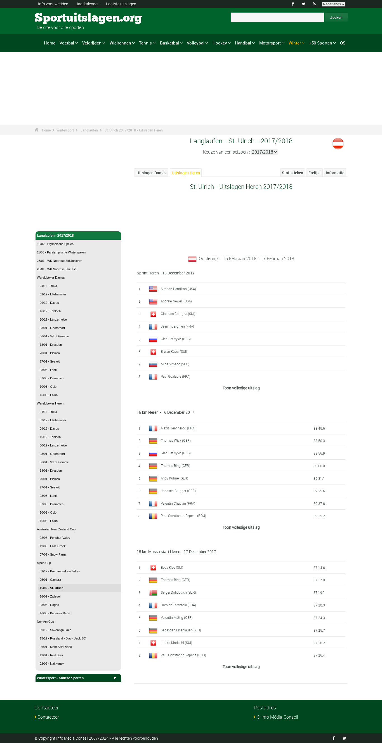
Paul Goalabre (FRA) (175, 376)
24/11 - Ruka (48, 286)
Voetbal (67, 43)
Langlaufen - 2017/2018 (55, 236)
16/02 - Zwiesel (50, 596)
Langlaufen (89, 130)
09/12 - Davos (49, 302)
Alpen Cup (44, 563)
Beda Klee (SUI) (172, 567)
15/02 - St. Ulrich (51, 588)
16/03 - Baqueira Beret (55, 613)
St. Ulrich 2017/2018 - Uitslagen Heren (134, 130)
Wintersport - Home (52, 215)
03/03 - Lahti (48, 370)
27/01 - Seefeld (50, 361)
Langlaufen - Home (52, 224)
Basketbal (169, 43)
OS (342, 43)
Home (49, 43)
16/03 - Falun (49, 395)
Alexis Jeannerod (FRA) (178, 428)
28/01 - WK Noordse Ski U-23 (57, 269)
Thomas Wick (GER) (176, 440)
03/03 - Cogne (49, 604)
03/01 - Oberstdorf (52, 328)
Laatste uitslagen (121, 3)
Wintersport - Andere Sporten (60, 678)
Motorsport (270, 43)
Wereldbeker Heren (50, 403)
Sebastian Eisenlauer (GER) (181, 630)
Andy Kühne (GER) (174, 478)
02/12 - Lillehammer (53, 294)
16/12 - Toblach (50, 311)
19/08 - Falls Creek (53, 546)
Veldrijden (92, 43)
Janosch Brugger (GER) (178, 490)
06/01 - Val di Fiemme (54, 336)
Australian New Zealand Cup (56, 529)
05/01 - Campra (50, 579)
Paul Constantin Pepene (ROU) (183, 515)
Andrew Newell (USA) (176, 301)
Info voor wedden (53, 3)
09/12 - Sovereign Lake (55, 630)
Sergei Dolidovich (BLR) (178, 592)
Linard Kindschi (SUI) (176, 642)
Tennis (145, 43)
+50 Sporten (320, 43)
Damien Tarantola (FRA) (178, 605)
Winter (295, 43)
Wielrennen (120, 43)
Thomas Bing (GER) (175, 465)
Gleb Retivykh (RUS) (176, 339)
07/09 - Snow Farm (53, 554)
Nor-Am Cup (45, 621)
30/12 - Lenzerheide (53, 319)
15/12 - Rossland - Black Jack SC (63, 638)
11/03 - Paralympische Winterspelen (61, 252)
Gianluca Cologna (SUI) (178, 313)
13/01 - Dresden (51, 344)
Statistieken (292, 172)
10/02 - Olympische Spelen (55, 244)
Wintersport (65, 130)
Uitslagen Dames (151, 172)
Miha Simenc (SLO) (175, 364)
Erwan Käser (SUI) (174, 351)
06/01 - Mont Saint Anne (56, 646)
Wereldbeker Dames (51, 277)
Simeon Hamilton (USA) (178, 288)
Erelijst (314, 172)
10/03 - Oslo (48, 386)
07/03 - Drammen (51, 378)
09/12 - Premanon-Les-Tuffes (60, 571)
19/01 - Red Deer (51, 655)
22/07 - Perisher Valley (55, 537)
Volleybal (195, 43)
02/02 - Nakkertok (52, 663)
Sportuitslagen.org (55, 18)
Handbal (243, 43)
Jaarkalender (87, 3)
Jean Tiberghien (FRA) (177, 326)
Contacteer (48, 717)
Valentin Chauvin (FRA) (178, 503)
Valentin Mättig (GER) (177, 617)
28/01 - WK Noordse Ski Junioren (59, 260)
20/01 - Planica (50, 353)
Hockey (220, 43)
